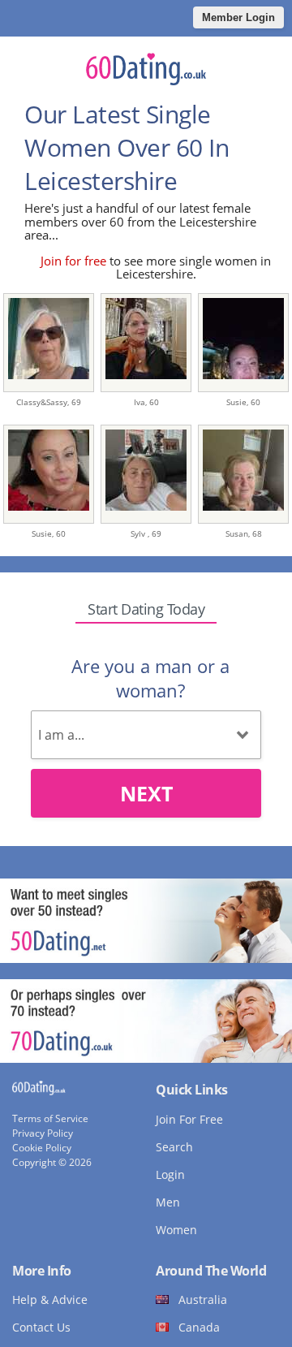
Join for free (73, 261)
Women (176, 1229)
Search (174, 1147)
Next (146, 793)
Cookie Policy (41, 1148)
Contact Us (41, 1327)
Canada (199, 1327)
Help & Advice (50, 1299)
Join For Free (189, 1119)
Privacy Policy (42, 1133)
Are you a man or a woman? (150, 678)
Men (168, 1202)
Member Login (238, 17)
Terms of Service (50, 1118)
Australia (202, 1299)
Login (170, 1174)
